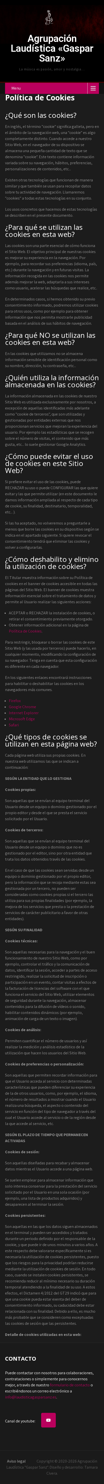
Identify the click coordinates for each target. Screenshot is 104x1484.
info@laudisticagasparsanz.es (30, 1397)
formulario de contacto (70, 1385)
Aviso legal (16, 1461)
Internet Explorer (24, 713)
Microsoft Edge (22, 719)
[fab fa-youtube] (48, 1420)
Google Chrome (22, 706)
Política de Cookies (25, 631)
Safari (14, 725)
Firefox (15, 700)
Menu (16, 88)
